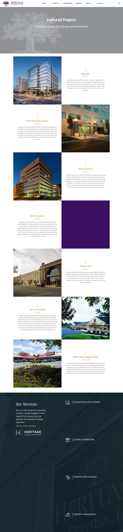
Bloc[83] (86, 74)
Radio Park (85, 266)
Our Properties (67, 3)
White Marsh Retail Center (85, 357)
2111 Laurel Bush (37, 309)
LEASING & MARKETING (83, 439)
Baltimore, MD (85, 360)
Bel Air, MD (37, 312)
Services (78, 3)
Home (44, 3)
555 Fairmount (37, 216)
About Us (55, 3)
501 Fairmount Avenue (37, 120)
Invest (88, 3)
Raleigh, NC (86, 77)
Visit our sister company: (26, 426)
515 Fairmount (85, 168)
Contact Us (100, 3)
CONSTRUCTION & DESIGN (85, 477)
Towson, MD (37, 124)
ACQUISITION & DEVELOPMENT (86, 402)
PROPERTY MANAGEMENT (84, 514)
